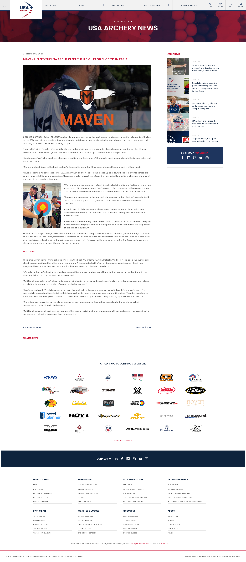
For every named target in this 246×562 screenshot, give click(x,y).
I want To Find (117, 5)
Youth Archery (39, 516)
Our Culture (173, 485)
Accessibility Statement (73, 556)
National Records (40, 498)
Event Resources (130, 533)
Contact (165, 544)
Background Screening (88, 533)
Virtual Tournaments (42, 533)
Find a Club (127, 485)
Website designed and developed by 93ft (200, 556)
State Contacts (84, 502)
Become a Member (189, 5)
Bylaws (171, 520)
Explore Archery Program (133, 489)
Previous (140, 327)
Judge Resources (130, 529)
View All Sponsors (123, 440)
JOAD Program (129, 493)
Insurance (82, 498)
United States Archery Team (179, 493)
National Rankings (175, 489)
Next (148, 327)
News (35, 485)
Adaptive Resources (131, 525)
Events (81, 5)
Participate (50, 5)
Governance (173, 516)
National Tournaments (42, 493)
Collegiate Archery (41, 525)
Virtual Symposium (41, 502)
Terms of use (57, 556)
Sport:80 (236, 556)
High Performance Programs (180, 498)
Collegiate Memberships (88, 493)
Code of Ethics (174, 525)
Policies (171, 533)
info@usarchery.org (140, 544)
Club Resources (129, 520)
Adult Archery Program (133, 502)
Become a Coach (85, 520)
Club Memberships (85, 489)
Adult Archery (39, 520)
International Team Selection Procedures (185, 502)
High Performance (151, 5)
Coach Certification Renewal (90, 525)
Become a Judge (84, 529)
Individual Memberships (87, 485)
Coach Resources (85, 516)
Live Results (38, 489)
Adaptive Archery (40, 529)
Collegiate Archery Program (135, 498)
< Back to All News (32, 327)
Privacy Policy (45, 556)
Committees (173, 529)
